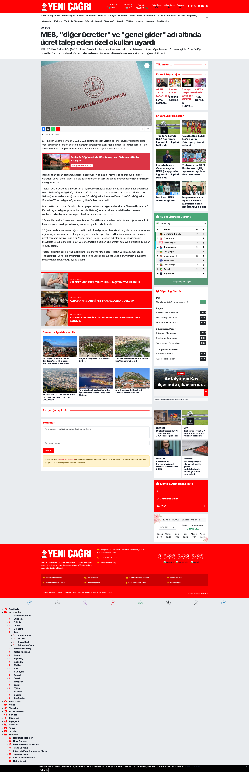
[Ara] (207, 6)
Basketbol (23, 642)
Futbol (21, 639)
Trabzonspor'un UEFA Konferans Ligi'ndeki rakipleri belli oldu (194, 433)
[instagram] (85, 603)
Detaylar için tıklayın (181, 282)
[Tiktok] (188, 556)
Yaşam (181, 16)
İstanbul (139, 21)
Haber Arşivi (175, 583)
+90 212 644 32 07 (109, 558)
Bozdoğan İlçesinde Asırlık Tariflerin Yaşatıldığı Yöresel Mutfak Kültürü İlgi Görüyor (56, 360)
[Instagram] (174, 556)
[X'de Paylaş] (48, 129)
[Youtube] (183, 556)
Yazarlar (13, 708)
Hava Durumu (93, 578)
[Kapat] (247, 766)
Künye (12, 728)
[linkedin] (223, 603)
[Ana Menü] (207, 18)
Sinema (150, 21)
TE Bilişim (204, 593)
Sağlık (119, 21)
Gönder (48, 450)
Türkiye (58, 21)
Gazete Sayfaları (50, 16)
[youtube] (113, 603)
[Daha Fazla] (58, 129)
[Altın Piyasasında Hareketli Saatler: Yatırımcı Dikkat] (132, 378)
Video (12, 705)
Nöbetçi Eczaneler (54, 578)
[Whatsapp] (197, 556)
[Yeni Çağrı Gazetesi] (66, 6)
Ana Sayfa (14, 609)
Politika (102, 16)
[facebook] (29, 603)
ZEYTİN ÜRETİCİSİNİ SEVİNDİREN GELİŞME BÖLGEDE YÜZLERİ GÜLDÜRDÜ (59, 397)
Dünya (112, 16)
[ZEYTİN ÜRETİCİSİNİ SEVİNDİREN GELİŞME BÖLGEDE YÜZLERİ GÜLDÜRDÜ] (60, 380)
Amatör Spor (25, 635)
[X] (165, 556)
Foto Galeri (15, 701)
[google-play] (182, 562)
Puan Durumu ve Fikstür (55, 583)
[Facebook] (160, 556)
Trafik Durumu (176, 578)
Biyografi (109, 21)
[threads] (196, 603)
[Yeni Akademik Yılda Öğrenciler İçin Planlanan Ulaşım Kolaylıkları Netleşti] (96, 378)
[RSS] (202, 556)
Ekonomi (122, 16)
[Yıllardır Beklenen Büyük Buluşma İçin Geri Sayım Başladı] (132, 346)
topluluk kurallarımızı (66, 459)
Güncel (89, 21)
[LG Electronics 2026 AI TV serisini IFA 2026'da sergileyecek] (167, 417)
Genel (98, 21)
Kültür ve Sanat (167, 16)
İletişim (12, 731)
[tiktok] (168, 603)
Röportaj (192, 16)
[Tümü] (205, 65)
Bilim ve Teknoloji (146, 16)
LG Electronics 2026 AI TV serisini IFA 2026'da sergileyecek (167, 433)
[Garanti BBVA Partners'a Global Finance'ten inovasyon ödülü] (167, 448)
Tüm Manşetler (93, 583)
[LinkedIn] (179, 556)
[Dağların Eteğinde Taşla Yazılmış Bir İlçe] (96, 346)
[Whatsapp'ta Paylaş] (53, 129)
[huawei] (194, 562)
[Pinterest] (169, 556)
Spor (132, 16)
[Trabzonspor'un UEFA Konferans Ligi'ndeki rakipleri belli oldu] (195, 417)
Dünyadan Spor (26, 645)
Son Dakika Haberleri (137, 583)
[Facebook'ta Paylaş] (43, 129)
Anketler (13, 725)
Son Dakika (163, 21)
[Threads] (193, 556)
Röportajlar (68, 16)
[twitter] (57, 603)
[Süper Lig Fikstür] (205, 291)
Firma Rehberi (16, 711)
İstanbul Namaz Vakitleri (139, 578)
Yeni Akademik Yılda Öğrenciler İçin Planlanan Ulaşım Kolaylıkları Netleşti (94, 392)
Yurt (66, 21)
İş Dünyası (77, 21)
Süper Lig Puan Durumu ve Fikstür (30, 751)
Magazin (46, 21)
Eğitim (129, 21)
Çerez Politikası (192, 766)
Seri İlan (13, 715)
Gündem (91, 16)
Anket (80, 16)
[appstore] (168, 562)
